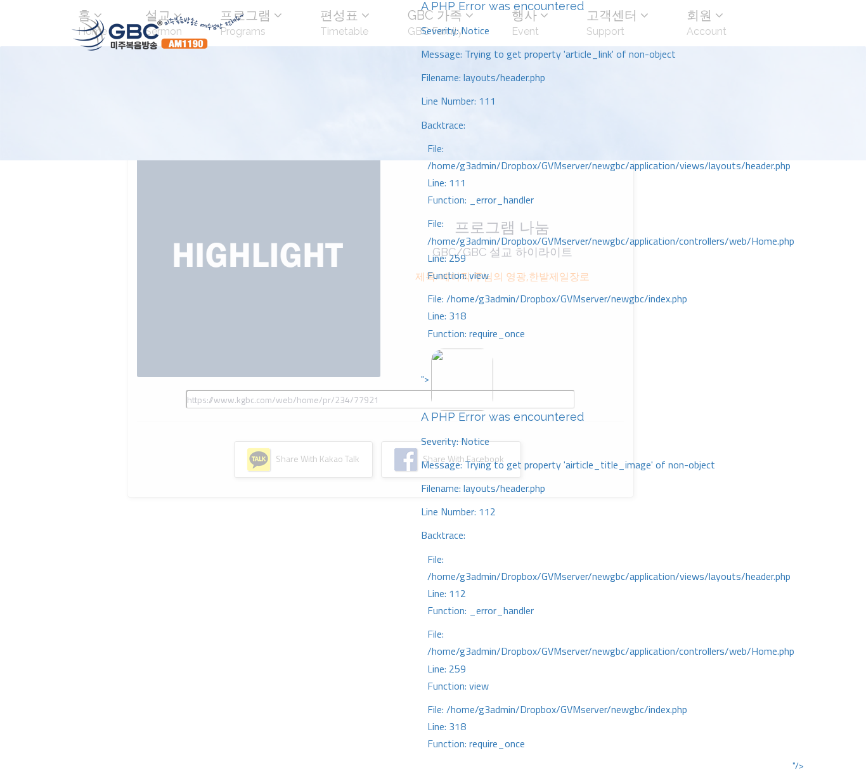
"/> (798, 765)
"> (607, 561)
